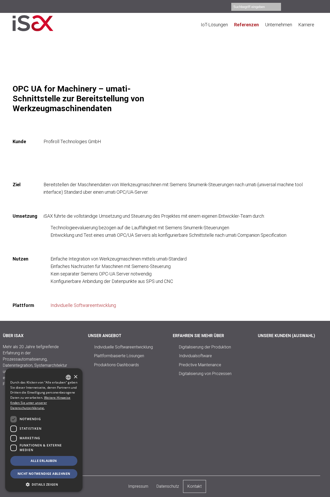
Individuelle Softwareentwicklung (83, 305)
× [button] (75, 377)
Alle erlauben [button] (44, 461)
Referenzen (246, 24)
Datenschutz (167, 486)
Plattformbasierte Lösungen (119, 355)
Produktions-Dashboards (116, 364)
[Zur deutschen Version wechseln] (315, 7)
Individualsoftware (195, 355)
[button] (43, 484)
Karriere (306, 24)
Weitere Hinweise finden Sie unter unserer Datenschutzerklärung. (40, 402)
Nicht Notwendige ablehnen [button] (44, 473)
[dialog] (43, 430)
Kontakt (194, 486)
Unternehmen (278, 24)
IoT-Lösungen (214, 24)
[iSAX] (40, 23)
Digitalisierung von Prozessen (205, 373)
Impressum (138, 486)
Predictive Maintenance (200, 364)
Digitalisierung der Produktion (205, 346)
